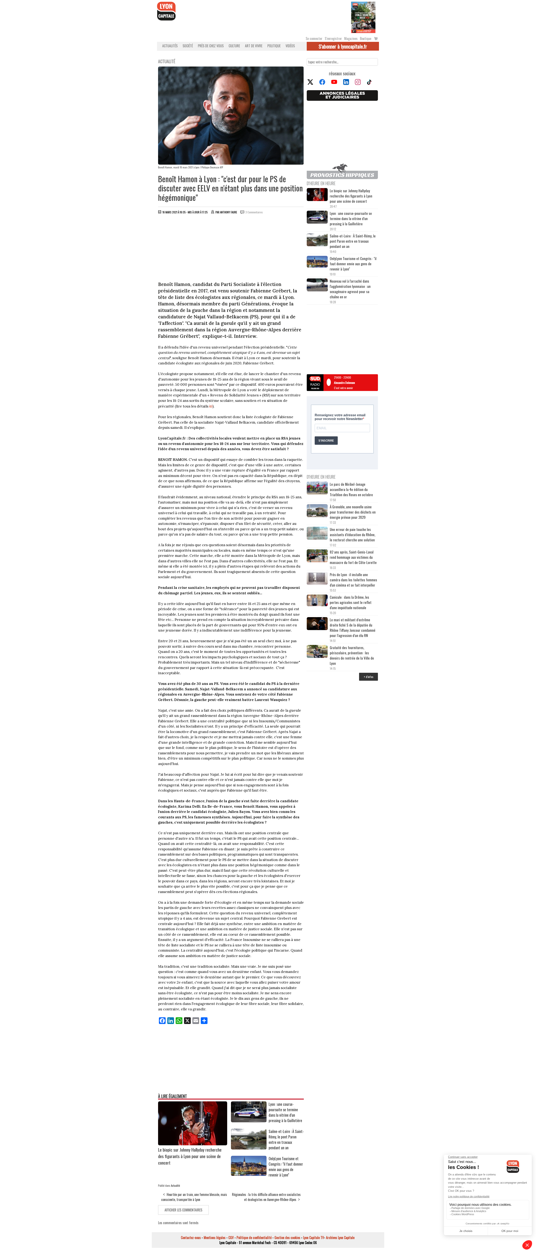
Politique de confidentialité (254, 1237)
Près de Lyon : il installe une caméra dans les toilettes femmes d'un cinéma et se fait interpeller (353, 580)
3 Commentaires (254, 212)
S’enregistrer (333, 38)
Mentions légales (214, 1237)
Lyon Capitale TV (313, 1237)
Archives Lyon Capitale (340, 1237)
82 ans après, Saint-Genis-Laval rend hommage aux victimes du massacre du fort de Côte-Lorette (353, 557)
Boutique (365, 38)
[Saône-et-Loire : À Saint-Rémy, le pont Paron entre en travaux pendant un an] (249, 1148)
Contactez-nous (191, 1237)
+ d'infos (368, 676)
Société (188, 45)
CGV (231, 1237)
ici (211, 406)
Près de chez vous (211, 45)
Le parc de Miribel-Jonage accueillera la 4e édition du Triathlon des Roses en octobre (351, 489)
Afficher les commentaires (183, 1209)
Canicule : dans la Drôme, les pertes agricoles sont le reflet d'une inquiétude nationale (350, 602)
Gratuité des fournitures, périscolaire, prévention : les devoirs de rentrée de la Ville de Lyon (352, 655)
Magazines (351, 38)
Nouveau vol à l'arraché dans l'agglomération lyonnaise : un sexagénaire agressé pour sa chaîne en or (350, 288)
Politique (274, 45)
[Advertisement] (231, 248)
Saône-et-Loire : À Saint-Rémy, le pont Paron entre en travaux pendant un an (286, 1139)
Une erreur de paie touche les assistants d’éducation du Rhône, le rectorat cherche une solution (352, 534)
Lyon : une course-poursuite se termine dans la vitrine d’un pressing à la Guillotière (285, 1112)
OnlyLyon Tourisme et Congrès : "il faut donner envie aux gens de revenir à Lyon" (286, 1167)
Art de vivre (253, 45)
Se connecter (314, 38)
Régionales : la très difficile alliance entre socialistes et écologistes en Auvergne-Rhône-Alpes (266, 1197)
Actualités (170, 45)
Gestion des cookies (287, 1237)
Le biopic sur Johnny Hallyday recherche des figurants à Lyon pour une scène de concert (190, 1156)
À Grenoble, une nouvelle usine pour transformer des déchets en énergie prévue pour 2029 (353, 512)
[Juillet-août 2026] (363, 16)
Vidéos (290, 45)
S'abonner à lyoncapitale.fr (343, 46)
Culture (234, 45)
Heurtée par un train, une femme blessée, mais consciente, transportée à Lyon (194, 1197)
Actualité (175, 1185)
